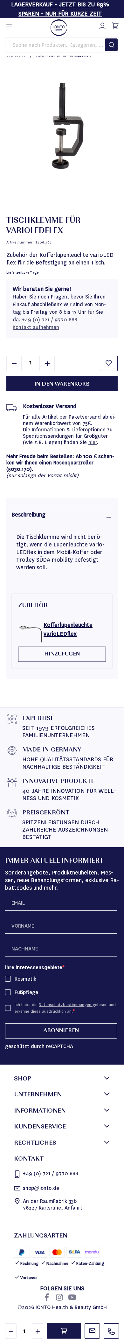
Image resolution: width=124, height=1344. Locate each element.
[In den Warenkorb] (64, 1331)
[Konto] (101, 25)
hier (92, 442)
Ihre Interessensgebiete (33, 967)
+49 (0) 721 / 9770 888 (49, 319)
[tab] (62, 517)
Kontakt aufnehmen (36, 327)
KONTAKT (29, 1159)
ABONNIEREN (61, 1031)
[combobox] (62, 44)
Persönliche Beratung (92, 1331)
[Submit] (111, 44)
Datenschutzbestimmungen (66, 1004)
